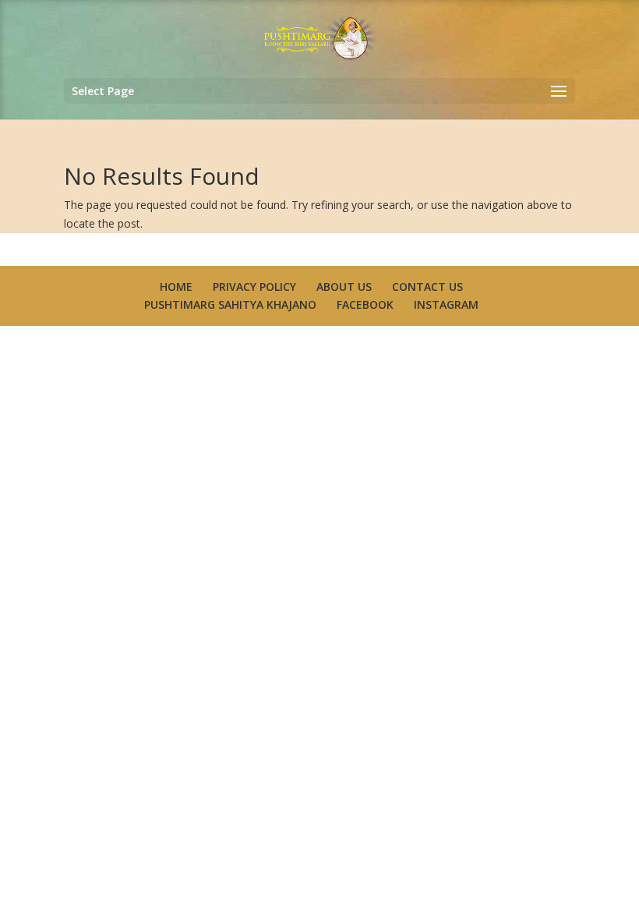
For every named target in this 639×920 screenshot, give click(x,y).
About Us (344, 286)
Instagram (446, 304)
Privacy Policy (254, 286)
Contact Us (427, 286)
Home (176, 286)
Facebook (365, 304)
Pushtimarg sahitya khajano (230, 304)
